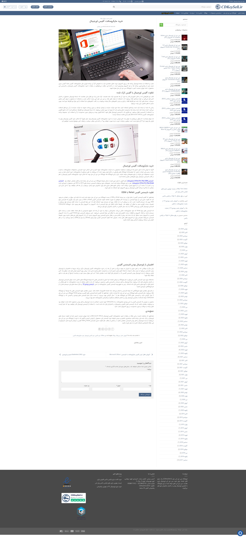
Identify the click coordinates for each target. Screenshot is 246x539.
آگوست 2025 (183, 239)
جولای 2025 (183, 243)
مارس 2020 (183, 407)
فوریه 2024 (184, 289)
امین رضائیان (100, 26)
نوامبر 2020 (184, 392)
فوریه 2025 (184, 261)
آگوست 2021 (183, 367)
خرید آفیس (97, 335)
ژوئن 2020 (184, 396)
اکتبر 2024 (184, 275)
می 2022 (184, 339)
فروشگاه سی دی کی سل (229, 13)
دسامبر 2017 (183, 460)
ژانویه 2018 (184, 456)
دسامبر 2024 (183, 268)
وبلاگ (205, 13)
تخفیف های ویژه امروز (168, 13)
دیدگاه (149, 369)
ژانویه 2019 (184, 439)
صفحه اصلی (241, 13)
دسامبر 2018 (183, 442)
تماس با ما (199, 13)
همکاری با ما (184, 13)
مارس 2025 (183, 257)
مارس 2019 (183, 431)
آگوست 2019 (183, 421)
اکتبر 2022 (184, 328)
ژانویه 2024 (184, 293)
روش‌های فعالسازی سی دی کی (170, 527)
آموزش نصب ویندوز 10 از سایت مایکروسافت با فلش (174, 202)
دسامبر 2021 (183, 357)
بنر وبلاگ (104, 18)
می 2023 (184, 307)
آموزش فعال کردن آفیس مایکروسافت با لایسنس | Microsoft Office (130, 355)
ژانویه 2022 (184, 353)
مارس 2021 (183, 385)
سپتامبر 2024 (183, 279)
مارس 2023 (183, 311)
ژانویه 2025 (184, 264)
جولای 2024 (183, 286)
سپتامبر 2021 (183, 364)
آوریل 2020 (184, 403)
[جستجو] (113, 6)
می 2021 (184, 378)
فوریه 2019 (184, 435)
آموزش (110, 18)
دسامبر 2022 (183, 321)
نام (150, 386)
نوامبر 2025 (184, 229)
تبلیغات (177, 13)
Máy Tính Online (182, 189)
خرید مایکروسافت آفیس (78, 335)
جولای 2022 (183, 335)
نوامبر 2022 (184, 325)
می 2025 (184, 250)
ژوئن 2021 (184, 375)
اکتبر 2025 (184, 232)
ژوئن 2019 (184, 424)
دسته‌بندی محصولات (215, 13)
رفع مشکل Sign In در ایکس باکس (172, 196)
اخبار (108, 18)
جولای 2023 (183, 303)
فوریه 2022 (184, 350)
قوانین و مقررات (159, 527)
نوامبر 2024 (184, 271)
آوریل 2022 (184, 343)
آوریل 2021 (184, 382)
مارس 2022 (183, 346)
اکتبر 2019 (184, 414)
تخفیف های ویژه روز (144, 527)
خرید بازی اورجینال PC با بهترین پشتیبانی (109, 486)
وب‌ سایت (86, 386)
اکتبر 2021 (184, 360)
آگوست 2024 (183, 282)
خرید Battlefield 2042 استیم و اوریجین (73, 355)
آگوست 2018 (183, 446)
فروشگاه (179, 527)
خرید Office (103, 335)
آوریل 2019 (184, 428)
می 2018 (184, 453)
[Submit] (161, 25)
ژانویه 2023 (184, 318)
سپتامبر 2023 (183, 300)
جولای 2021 (183, 371)
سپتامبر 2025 (183, 236)
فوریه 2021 (184, 389)
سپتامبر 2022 (183, 332)
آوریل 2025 (184, 254)
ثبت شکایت (152, 527)
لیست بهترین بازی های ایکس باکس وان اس (174, 190)
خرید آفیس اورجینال (89, 335)
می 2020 (184, 399)
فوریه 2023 (184, 314)
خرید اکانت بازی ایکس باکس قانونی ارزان (109, 479)
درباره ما (192, 13)
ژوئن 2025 (184, 247)
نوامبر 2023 (184, 296)
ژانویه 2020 (184, 410)
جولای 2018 (183, 449)
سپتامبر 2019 (183, 417)
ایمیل (118, 386)
